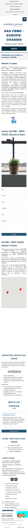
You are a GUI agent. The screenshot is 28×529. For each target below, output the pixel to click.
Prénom (4, 195)
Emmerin (4, 262)
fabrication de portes (9, 254)
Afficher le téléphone (15, 9)
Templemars (13, 261)
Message (4, 220)
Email (3, 202)
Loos (19, 261)
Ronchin (4, 261)
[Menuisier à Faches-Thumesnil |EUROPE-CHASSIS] (13, 25)
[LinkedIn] (15, 479)
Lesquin (24, 259)
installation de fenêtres (19, 252)
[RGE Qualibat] (14, 120)
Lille (8, 261)
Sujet (3, 214)
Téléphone (4, 208)
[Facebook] (12, 479)
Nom (3, 189)
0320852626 (14, 371)
